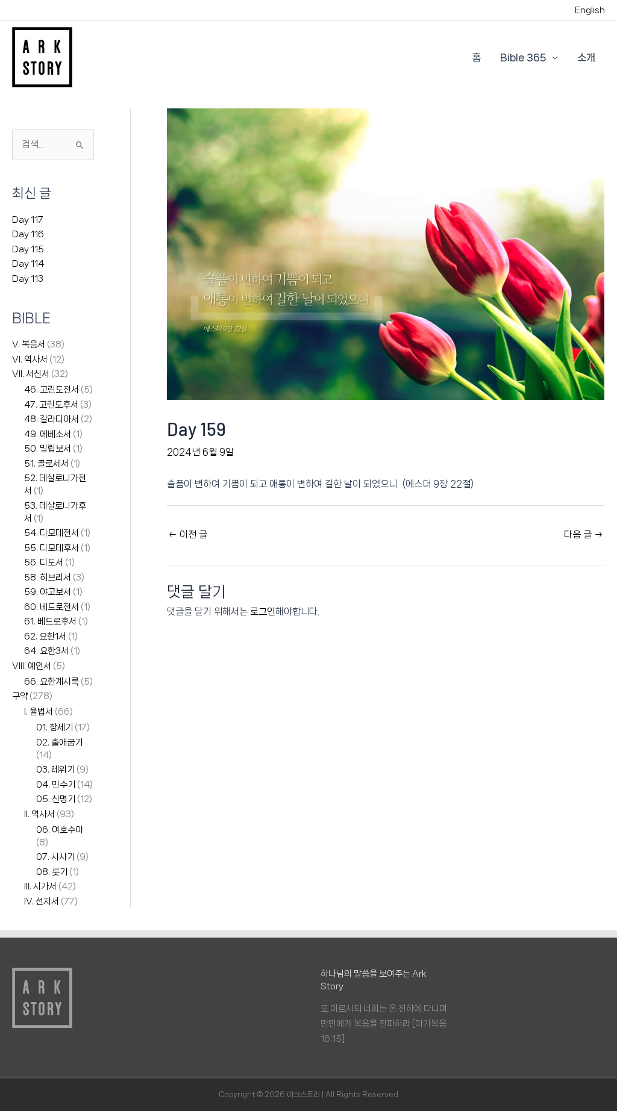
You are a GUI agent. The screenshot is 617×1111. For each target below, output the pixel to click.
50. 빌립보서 (47, 448)
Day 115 (28, 249)
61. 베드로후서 (50, 621)
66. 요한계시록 (51, 681)
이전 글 (187, 534)
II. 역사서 (39, 814)
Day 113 (27, 279)
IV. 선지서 (41, 901)
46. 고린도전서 (51, 389)
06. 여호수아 (59, 830)
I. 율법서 (38, 712)
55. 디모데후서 (51, 548)
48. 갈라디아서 (51, 419)
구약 (20, 696)
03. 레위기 (55, 769)
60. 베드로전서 (51, 607)
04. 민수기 (55, 784)
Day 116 (28, 234)
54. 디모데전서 (51, 533)
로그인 (262, 611)
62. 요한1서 (45, 636)
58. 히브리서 (47, 577)
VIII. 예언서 (31, 666)
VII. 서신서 (30, 374)
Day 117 (27, 220)
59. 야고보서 (47, 592)
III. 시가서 (40, 886)
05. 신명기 (55, 799)
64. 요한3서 (46, 651)
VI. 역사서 (30, 359)
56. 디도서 (43, 562)
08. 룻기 (51, 872)
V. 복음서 (28, 344)
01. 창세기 (54, 727)
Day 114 (28, 264)
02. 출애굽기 (59, 742)
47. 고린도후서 (51, 404)
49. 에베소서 (47, 434)
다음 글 (583, 534)
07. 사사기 (55, 857)
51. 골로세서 (46, 463)
